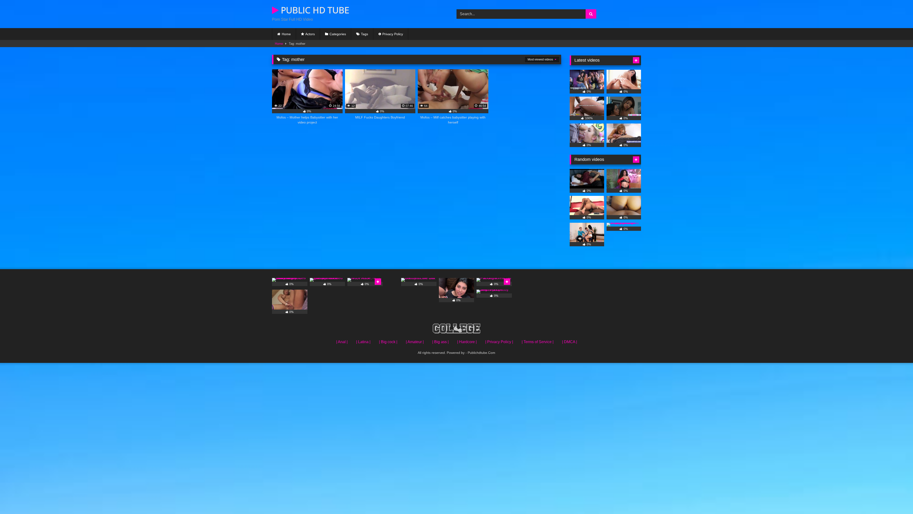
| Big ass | (440, 342)
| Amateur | (415, 342)
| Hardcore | (467, 342)
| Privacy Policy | (499, 342)
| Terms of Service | (538, 342)
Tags (364, 34)
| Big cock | (388, 342)
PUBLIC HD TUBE (314, 10)
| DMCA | (569, 342)
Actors (310, 34)
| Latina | (363, 342)
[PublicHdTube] (456, 329)
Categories (338, 34)
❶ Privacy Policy (390, 34)
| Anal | (342, 342)
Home (286, 34)
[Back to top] (898, 499)
